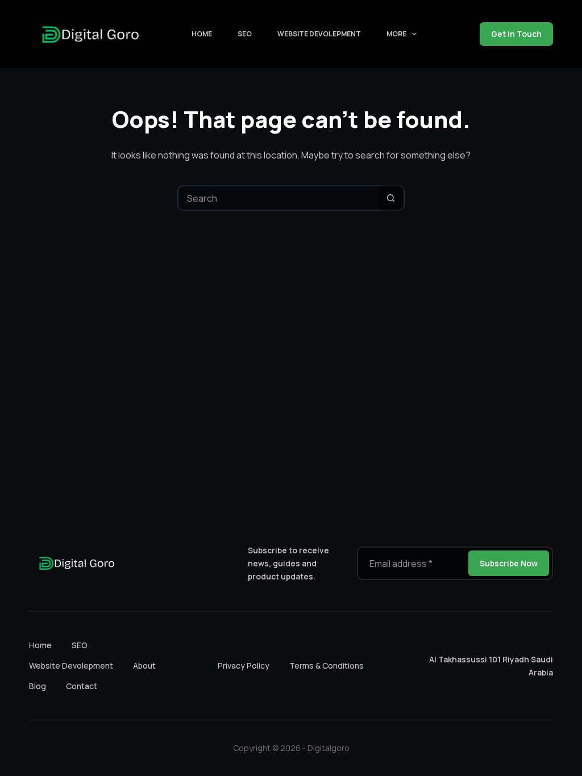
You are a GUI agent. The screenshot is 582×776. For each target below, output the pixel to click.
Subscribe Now (509, 563)
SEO (245, 34)
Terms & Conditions (326, 665)
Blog (37, 686)
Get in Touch (516, 33)
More (396, 34)
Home (202, 34)
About (144, 666)
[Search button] (391, 198)
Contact (81, 686)
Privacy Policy (243, 665)
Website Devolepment (319, 34)
